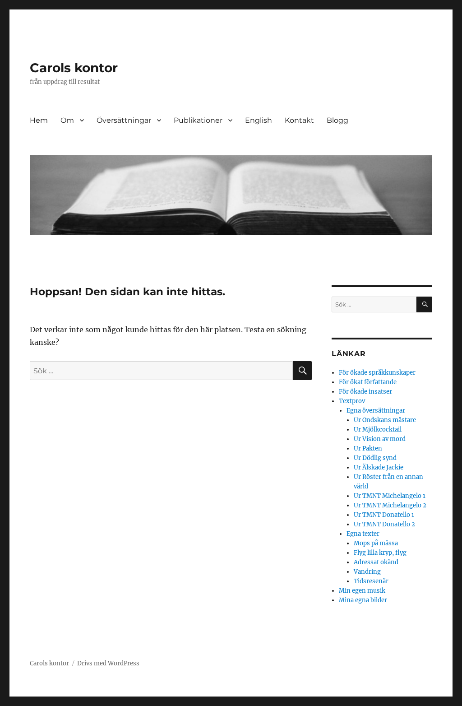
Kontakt (299, 120)
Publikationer (198, 120)
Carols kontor (74, 67)
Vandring (367, 572)
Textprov (352, 401)
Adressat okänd (376, 562)
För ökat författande (368, 382)
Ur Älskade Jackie (378, 467)
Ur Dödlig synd (375, 458)
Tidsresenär (371, 581)
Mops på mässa (376, 543)
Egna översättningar (375, 410)
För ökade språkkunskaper (377, 372)
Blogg (337, 120)
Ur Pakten (368, 448)
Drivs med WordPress (108, 663)
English (258, 120)
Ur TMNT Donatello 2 (384, 524)
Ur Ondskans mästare (385, 420)
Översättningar (124, 120)
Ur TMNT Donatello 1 (384, 515)
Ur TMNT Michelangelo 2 (390, 505)
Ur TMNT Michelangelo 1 (389, 496)
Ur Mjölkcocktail (378, 429)
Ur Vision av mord (380, 439)
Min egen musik (362, 591)
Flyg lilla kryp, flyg (380, 553)
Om (67, 120)
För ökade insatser (365, 391)
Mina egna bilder (363, 600)
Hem (39, 120)
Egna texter (362, 534)
